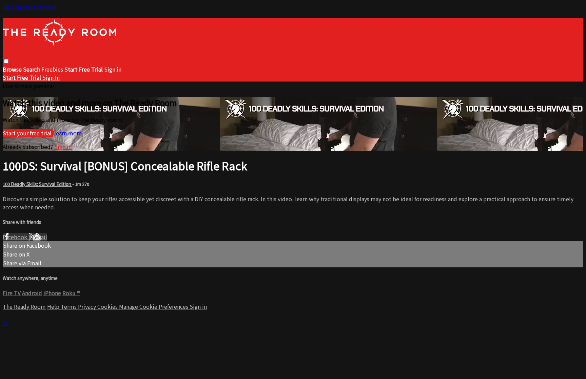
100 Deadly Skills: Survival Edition (37, 184)
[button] (6, 61)
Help (54, 306)
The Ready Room (24, 306)
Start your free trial (28, 133)
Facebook (15, 237)
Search (32, 69)
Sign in (112, 69)
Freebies (52, 69)
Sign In (51, 77)
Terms (69, 306)
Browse (13, 69)
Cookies (108, 306)
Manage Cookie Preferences (154, 306)
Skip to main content (30, 7)
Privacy (87, 306)
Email (40, 237)
